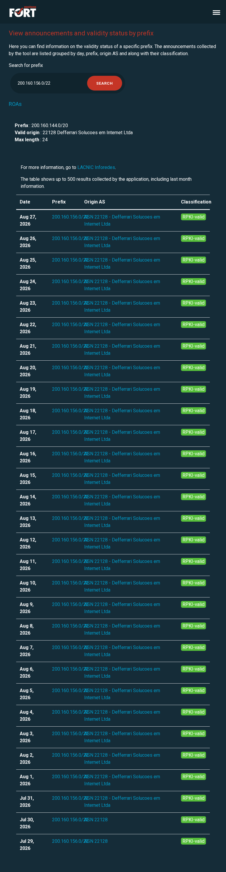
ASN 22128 (96, 819)
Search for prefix (26, 65)
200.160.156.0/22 (70, 217)
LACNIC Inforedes (96, 167)
